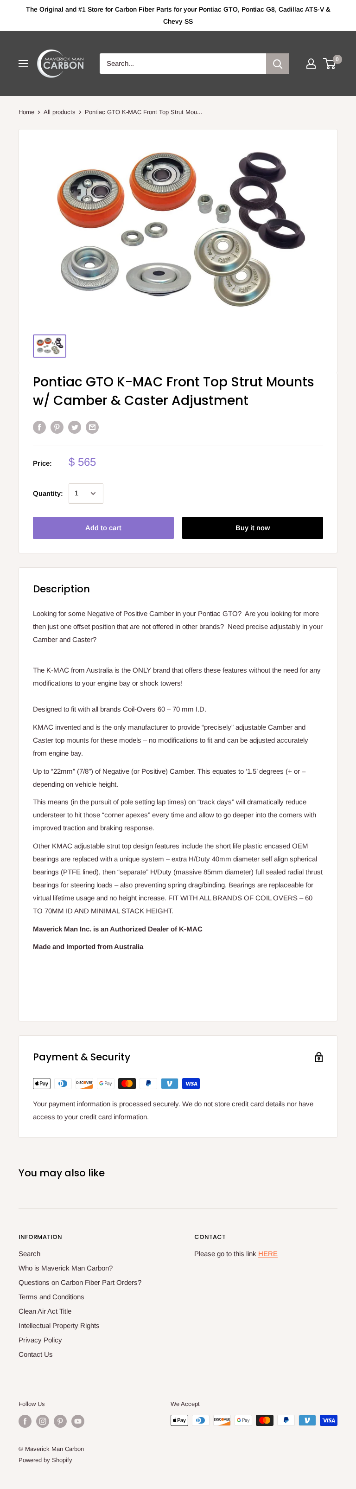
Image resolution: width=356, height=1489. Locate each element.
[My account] (311, 63)
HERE (268, 1254)
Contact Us (36, 1354)
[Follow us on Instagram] (42, 1421)
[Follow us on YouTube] (77, 1421)
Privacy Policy (40, 1340)
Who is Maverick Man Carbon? (66, 1268)
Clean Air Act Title (45, 1311)
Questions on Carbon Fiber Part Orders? (80, 1282)
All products (60, 112)
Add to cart (103, 528)
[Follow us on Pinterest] (60, 1421)
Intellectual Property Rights (59, 1325)
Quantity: (48, 493)
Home (26, 112)
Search (29, 1254)
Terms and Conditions (51, 1297)
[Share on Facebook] (39, 427)
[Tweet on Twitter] (74, 427)
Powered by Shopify (45, 1460)
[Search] (277, 63)
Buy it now (252, 528)
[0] (330, 63)
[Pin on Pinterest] (57, 427)
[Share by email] (92, 427)
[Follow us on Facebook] (25, 1421)
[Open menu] (23, 63)
